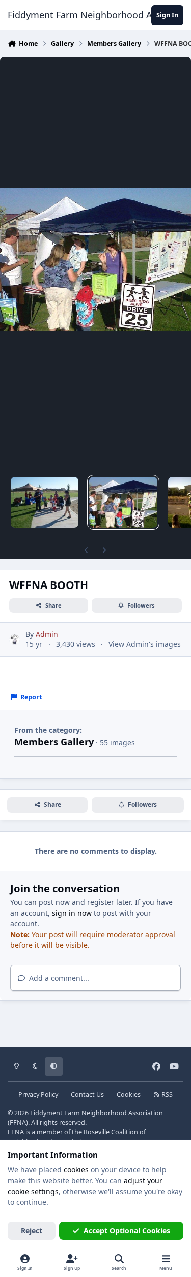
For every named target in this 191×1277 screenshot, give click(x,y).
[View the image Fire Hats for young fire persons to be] (44, 502)
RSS (166, 1094)
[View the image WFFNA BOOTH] (123, 502)
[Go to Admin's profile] (14, 639)
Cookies (129, 1094)
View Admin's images (144, 644)
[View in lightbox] (95, 260)
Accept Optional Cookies (127, 1230)
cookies (76, 1170)
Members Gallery (54, 742)
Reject (31, 1230)
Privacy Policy (38, 1094)
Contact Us (87, 1094)
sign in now (72, 913)
